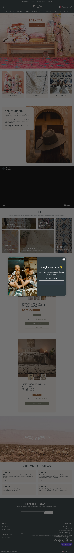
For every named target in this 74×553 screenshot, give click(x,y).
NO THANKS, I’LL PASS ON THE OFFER (51, 283)
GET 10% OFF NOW (51, 278)
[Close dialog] (64, 259)
